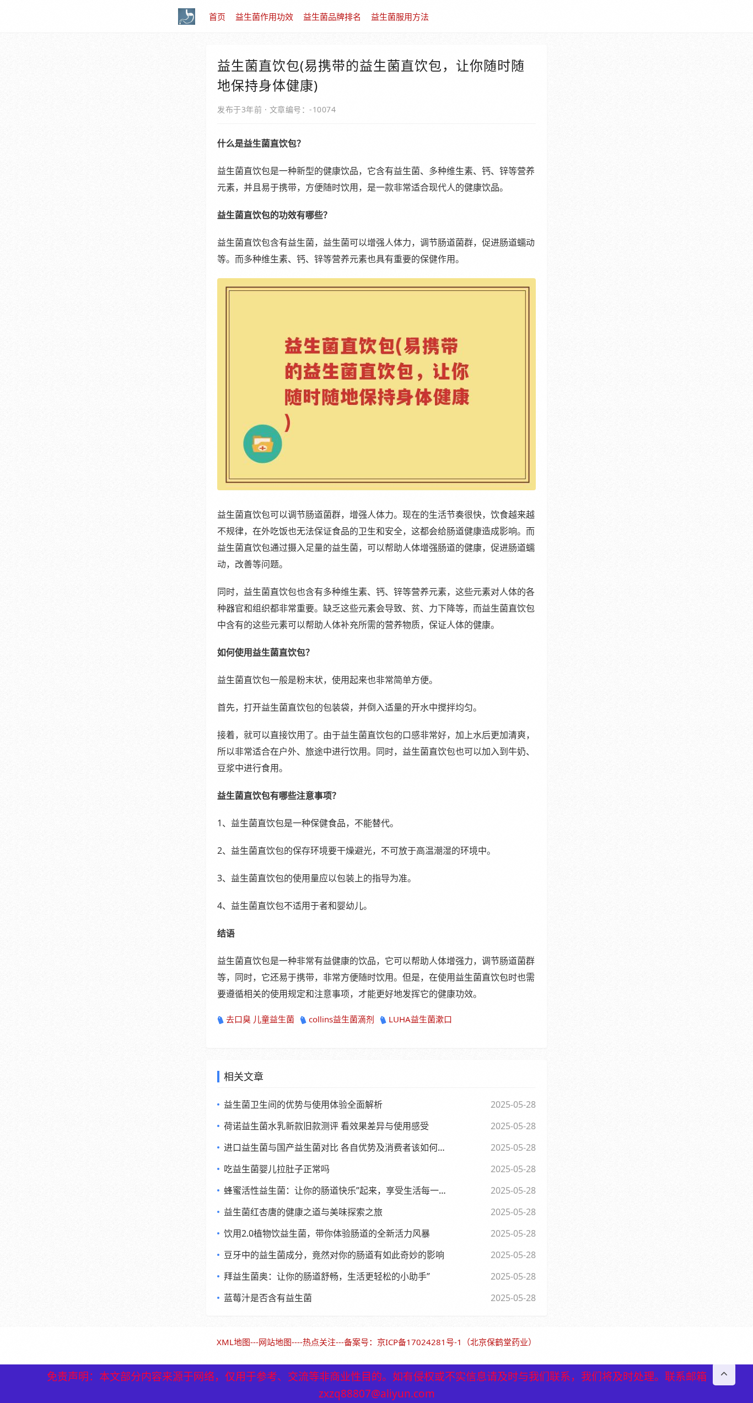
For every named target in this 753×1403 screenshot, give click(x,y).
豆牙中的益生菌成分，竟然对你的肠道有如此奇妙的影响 (334, 1255)
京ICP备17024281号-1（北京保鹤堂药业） (456, 1341)
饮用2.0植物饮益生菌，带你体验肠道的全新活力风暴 (327, 1233)
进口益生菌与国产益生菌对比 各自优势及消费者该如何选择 (335, 1147)
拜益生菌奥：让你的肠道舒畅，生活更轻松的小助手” (327, 1276)
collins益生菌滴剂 (341, 1019)
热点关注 (319, 1341)
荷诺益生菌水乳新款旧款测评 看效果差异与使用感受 (326, 1126)
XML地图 (233, 1341)
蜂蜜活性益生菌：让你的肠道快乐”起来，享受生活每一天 (335, 1190)
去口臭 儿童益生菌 (260, 1019)
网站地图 (275, 1341)
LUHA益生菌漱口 (420, 1019)
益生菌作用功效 (264, 16)
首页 (217, 16)
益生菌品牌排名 (332, 16)
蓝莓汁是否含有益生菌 (268, 1298)
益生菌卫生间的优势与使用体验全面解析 (303, 1104)
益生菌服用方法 (400, 16)
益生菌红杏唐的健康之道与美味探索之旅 (303, 1212)
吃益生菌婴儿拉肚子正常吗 (277, 1169)
